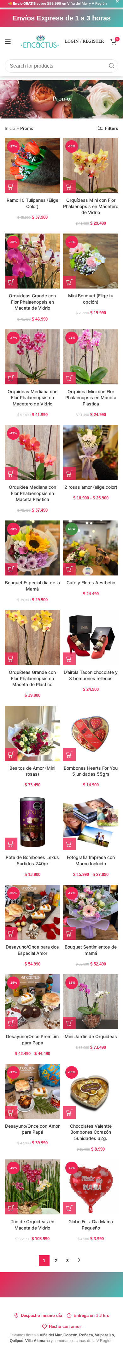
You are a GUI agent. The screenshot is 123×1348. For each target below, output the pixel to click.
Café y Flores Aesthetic (91, 582)
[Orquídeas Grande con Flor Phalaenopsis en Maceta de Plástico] (32, 637)
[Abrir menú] (8, 41)
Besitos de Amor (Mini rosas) (32, 771)
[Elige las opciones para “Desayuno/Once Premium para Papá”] (11, 1023)
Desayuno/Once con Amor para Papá (32, 1129)
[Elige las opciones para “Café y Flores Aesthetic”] (69, 569)
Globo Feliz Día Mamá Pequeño (90, 1224)
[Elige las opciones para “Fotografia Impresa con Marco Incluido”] (69, 844)
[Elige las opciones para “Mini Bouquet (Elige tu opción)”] (69, 282)
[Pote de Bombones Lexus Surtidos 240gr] (32, 822)
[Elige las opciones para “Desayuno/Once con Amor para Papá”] (11, 1112)
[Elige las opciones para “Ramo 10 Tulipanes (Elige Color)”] (11, 186)
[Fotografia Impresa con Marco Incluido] (90, 822)
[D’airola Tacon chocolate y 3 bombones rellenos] (90, 637)
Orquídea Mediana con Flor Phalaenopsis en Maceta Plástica (32, 493)
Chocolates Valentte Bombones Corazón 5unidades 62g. (91, 1132)
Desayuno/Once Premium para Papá (32, 1039)
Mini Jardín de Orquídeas (91, 1036)
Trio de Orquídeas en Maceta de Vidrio (32, 1224)
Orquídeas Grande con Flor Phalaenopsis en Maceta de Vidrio (32, 302)
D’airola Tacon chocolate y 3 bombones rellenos (91, 675)
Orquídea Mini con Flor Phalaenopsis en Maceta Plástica (90, 397)
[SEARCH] (111, 66)
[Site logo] (40, 40)
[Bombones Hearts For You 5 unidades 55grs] (90, 733)
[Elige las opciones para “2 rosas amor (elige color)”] (69, 473)
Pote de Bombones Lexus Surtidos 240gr (32, 860)
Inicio (10, 128)
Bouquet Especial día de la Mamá (32, 585)
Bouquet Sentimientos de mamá (91, 950)
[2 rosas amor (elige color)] (90, 452)
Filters (111, 128)
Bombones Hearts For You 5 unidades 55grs (91, 771)
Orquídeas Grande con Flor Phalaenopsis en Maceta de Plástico (32, 678)
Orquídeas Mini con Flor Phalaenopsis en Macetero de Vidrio (90, 206)
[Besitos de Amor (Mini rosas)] (32, 733)
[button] (11, 569)
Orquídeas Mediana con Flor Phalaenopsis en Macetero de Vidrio (32, 397)
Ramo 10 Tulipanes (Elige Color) (32, 203)
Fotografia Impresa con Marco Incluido (91, 860)
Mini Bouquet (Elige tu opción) (90, 299)
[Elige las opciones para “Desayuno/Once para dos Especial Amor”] (11, 933)
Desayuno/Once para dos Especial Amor (32, 950)
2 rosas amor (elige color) (90, 487)
